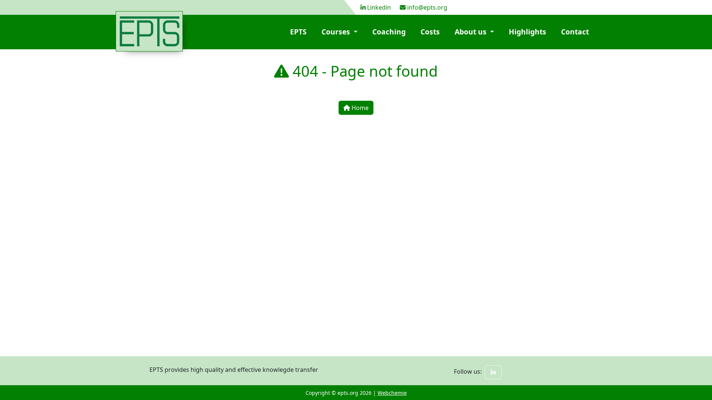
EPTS (298, 32)
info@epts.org (427, 7)
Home (359, 108)
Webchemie (392, 392)
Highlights (527, 32)
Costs (430, 32)
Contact (575, 32)
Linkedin (379, 7)
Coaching (389, 32)
